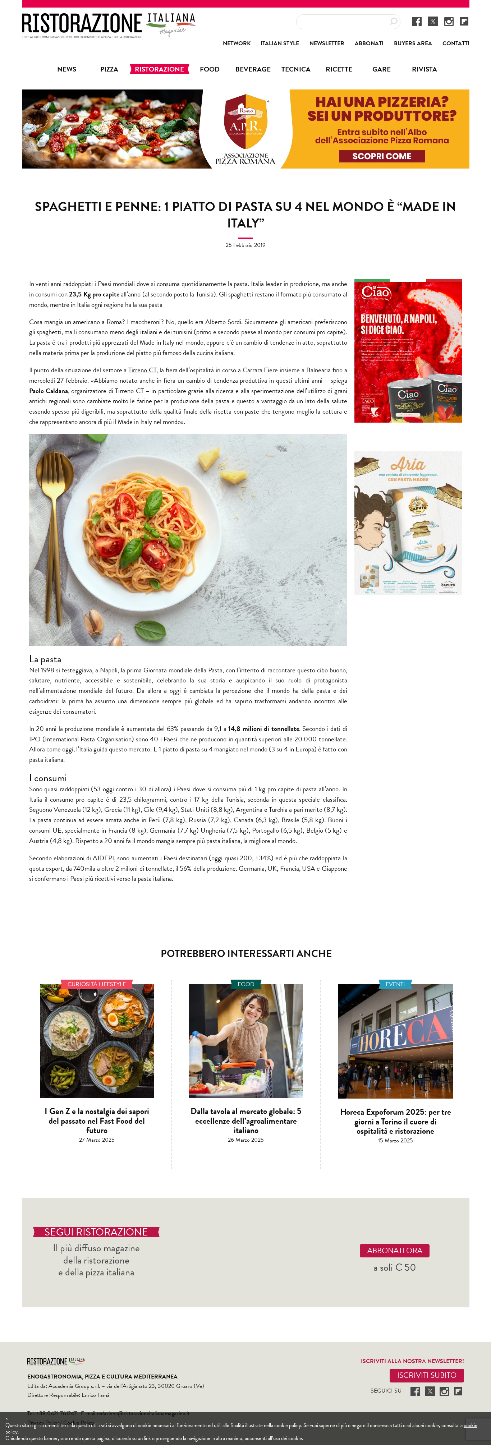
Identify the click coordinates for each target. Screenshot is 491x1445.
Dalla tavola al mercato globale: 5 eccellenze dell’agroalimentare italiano (246, 1121)
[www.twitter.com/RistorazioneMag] (433, 21)
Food (210, 69)
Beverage (253, 69)
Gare (381, 69)
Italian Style (280, 43)
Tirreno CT (142, 370)
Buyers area (413, 43)
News (66, 69)
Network (237, 43)
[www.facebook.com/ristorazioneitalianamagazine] (417, 21)
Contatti (455, 43)
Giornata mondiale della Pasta (182, 670)
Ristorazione (159, 69)
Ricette (339, 69)
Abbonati (369, 43)
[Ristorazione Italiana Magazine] (109, 18)
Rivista (424, 69)
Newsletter (326, 43)
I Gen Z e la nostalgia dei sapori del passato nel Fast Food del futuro (97, 1121)
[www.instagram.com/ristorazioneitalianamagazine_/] (449, 21)
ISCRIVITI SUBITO (426, 1375)
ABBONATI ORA (394, 1250)
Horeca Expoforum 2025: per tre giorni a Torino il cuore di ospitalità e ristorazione (395, 1121)
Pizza (109, 69)
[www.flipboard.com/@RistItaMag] (464, 21)
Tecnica (296, 69)
